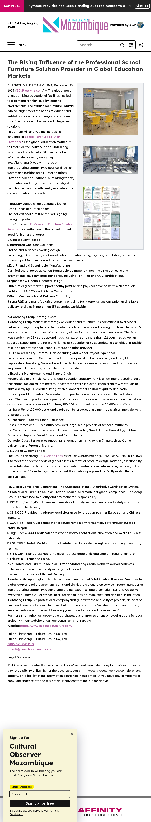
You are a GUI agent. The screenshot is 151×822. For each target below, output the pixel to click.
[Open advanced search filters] (131, 45)
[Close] (72, 734)
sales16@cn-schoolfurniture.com (30, 649)
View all (142, 6)
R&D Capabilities (50, 456)
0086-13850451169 (20, 644)
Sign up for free (40, 803)
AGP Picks (12, 6)
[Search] (122, 45)
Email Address (21, 787)
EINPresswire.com (29, 90)
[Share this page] (141, 45)
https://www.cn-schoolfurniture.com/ (46, 626)
